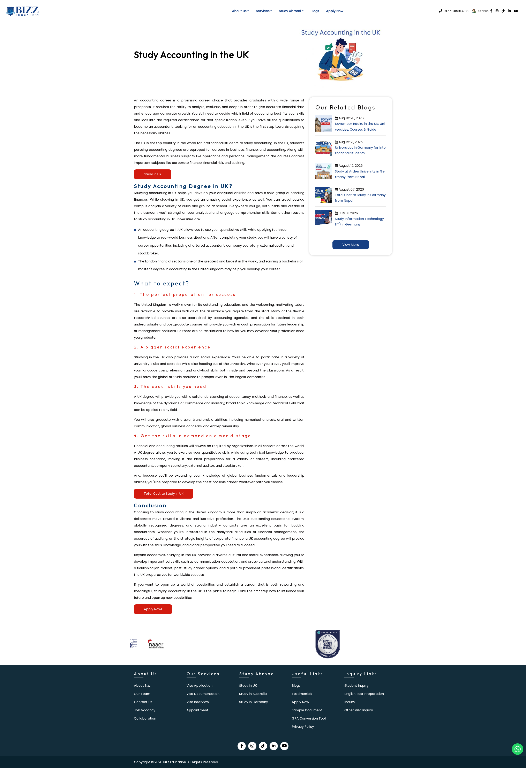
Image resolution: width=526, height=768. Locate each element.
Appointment (197, 710)
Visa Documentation (203, 693)
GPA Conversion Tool (309, 718)
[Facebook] (491, 11)
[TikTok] (503, 11)
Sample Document (307, 710)
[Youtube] (516, 11)
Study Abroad (290, 11)
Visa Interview (198, 702)
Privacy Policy (303, 726)
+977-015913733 (455, 11)
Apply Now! (153, 609)
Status (483, 11)
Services (263, 11)
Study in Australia (253, 693)
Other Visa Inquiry (358, 710)
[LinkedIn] (509, 11)
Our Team (142, 693)
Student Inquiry (356, 685)
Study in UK (152, 174)
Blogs (314, 11)
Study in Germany (253, 702)
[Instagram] (497, 11)
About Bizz (142, 685)
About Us (239, 11)
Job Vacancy (144, 710)
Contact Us (143, 702)
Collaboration (145, 718)
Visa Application (199, 685)
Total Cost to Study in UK (163, 493)
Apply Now (334, 11)
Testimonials (302, 693)
